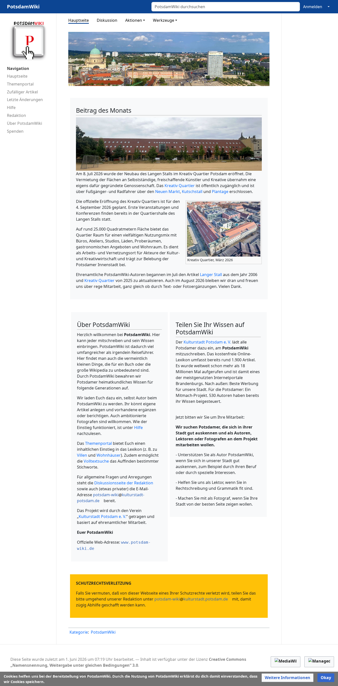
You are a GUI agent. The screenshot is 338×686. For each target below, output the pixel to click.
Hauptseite (17, 76)
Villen (82, 455)
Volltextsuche (96, 461)
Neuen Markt (167, 191)
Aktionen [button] (133, 20)
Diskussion (107, 20)
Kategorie (79, 632)
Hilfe (11, 107)
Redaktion (16, 115)
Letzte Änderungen (25, 99)
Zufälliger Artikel (22, 92)
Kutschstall (192, 191)
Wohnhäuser (109, 455)
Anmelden (312, 6)
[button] (288, 677)
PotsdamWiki (103, 632)
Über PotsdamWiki (24, 123)
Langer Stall (211, 274)
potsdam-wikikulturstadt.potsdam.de (191, 599)
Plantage (220, 191)
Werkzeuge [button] (163, 20)
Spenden (15, 131)
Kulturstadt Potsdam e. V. (102, 516)
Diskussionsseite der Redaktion (123, 483)
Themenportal (20, 84)
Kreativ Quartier (180, 185)
